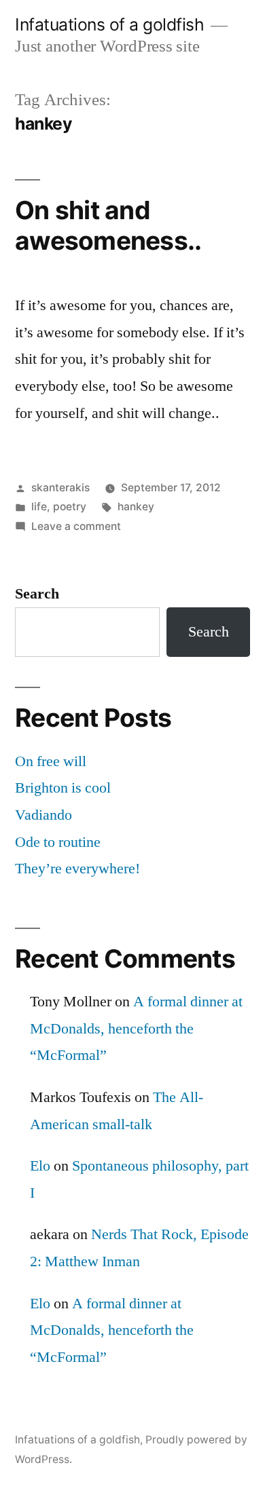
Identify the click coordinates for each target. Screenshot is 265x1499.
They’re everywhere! (77, 868)
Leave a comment (76, 526)
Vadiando (43, 814)
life (39, 506)
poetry (69, 506)
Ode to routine (58, 842)
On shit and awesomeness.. (108, 225)
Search (37, 593)
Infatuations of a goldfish (109, 24)
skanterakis (60, 487)
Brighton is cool (63, 787)
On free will (50, 761)
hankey (136, 506)
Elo (40, 1165)
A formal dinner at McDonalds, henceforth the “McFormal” (136, 1028)
